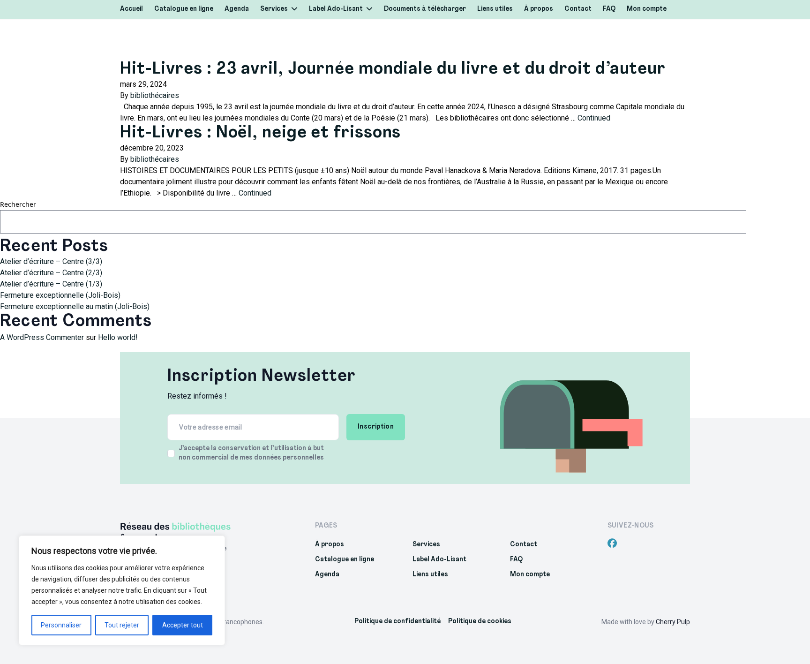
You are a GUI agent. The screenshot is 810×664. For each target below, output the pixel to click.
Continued (594, 117)
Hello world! (118, 337)
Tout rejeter (122, 625)
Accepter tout (182, 625)
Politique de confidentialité (397, 621)
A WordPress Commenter (42, 337)
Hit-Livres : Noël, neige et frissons (260, 133)
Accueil (131, 9)
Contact (578, 9)
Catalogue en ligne (183, 9)
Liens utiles (495, 9)
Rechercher (18, 204)
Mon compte (647, 9)
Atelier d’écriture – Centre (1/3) (51, 283)
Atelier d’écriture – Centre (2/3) (51, 272)
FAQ (609, 9)
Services (274, 9)
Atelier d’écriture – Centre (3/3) (51, 261)
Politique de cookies (479, 621)
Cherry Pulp (673, 622)
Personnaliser (61, 625)
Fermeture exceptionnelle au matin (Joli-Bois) (75, 306)
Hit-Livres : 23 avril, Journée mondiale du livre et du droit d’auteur (393, 69)
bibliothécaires (154, 95)
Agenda (237, 9)
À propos (538, 9)
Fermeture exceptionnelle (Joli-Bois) (60, 295)
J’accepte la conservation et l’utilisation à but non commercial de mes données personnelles (251, 453)
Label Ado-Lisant (336, 9)
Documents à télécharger (425, 9)
